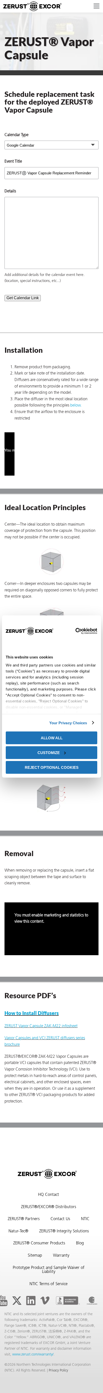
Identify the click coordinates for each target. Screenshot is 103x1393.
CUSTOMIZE (49, 752)
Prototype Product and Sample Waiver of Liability (48, 1270)
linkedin (30, 1300)
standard (92, 1300)
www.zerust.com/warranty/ (33, 1354)
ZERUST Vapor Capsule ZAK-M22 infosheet (41, 1026)
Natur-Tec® (18, 1231)
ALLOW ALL (51, 738)
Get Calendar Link (22, 298)
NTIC (85, 1219)
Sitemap (35, 1256)
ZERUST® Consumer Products (39, 1243)
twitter (16, 1300)
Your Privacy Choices (68, 723)
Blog (80, 1243)
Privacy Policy (58, 1370)
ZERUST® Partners (24, 1219)
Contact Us (60, 1219)
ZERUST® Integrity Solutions (64, 1231)
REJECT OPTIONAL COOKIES (51, 767)
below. (76, 406)
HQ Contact (48, 1195)
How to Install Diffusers (31, 1013)
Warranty (61, 1256)
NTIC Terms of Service (49, 1284)
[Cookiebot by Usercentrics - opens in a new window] (75, 631)
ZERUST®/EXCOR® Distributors (48, 1207)
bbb (68, 1300)
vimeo (44, 1300)
